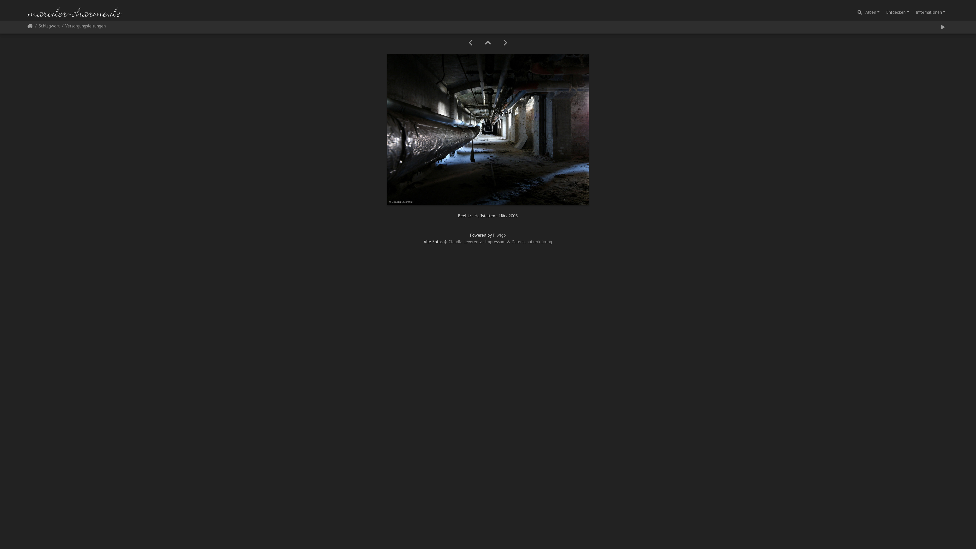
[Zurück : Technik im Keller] (470, 42)
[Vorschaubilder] (488, 42)
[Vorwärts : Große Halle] (505, 42)
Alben (870, 12)
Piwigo (499, 235)
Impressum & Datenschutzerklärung (518, 242)
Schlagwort (49, 26)
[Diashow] (943, 27)
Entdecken (896, 12)
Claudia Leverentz (465, 242)
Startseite (30, 27)
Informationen (929, 12)
